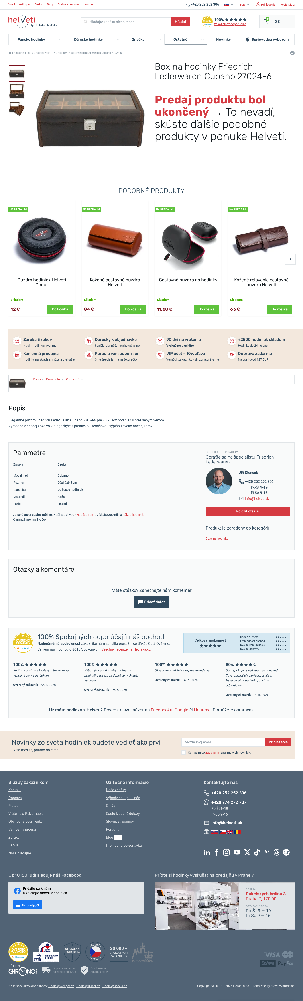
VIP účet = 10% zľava (185, 353)
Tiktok (258, 852)
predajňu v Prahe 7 (235, 875)
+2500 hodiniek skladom (261, 339)
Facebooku (161, 710)
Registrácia (287, 4)
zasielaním (212, 752)
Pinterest (268, 852)
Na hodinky (60, 52)
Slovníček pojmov (120, 821)
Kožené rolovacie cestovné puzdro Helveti (261, 282)
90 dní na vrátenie (183, 339)
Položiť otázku (247, 511)
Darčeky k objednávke (116, 339)
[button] (229, 4)
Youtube (238, 852)
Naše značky (116, 790)
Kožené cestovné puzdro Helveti (115, 282)
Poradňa (112, 829)
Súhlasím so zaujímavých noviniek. (219, 752)
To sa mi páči (30, 905)
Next (290, 259)
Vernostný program (23, 829)
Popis (38, 379)
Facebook (217, 852)
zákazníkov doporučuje (230, 24)
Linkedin (208, 852)
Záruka (14, 837)
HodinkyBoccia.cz (114, 986)
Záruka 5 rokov (37, 339)
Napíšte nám (85, 514)
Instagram (227, 852)
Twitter (248, 852)
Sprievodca (270, 39)
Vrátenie (14, 814)
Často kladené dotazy (123, 814)
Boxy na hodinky (217, 538)
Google (181, 710)
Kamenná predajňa (41, 353)
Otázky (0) (74, 379)
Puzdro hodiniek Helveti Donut (42, 282)
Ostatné (19, 52)
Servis (13, 845)
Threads (277, 852)
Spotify (287, 852)
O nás (110, 806)
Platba (13, 806)
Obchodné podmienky (25, 821)
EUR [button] (243, 4)
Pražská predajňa (68, 4)
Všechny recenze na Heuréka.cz (126, 649)
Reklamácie (34, 814)
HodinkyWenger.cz (61, 986)
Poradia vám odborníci (116, 353)
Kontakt (89, 4)
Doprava (15, 798)
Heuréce (202, 710)
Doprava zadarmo (255, 353)
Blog (50, 4)
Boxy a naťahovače (38, 52)
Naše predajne (19, 853)
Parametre (54, 379)
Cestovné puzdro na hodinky (188, 279)
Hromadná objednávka (124, 845)
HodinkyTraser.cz (88, 986)
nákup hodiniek (133, 514)
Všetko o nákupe (19, 4)
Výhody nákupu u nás (123, 798)
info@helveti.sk (257, 499)
